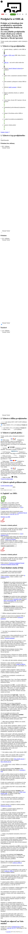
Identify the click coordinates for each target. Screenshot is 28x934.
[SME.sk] (2, 14)
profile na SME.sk (20, 664)
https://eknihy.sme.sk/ (19, 759)
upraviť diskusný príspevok (15, 68)
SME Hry (6, 62)
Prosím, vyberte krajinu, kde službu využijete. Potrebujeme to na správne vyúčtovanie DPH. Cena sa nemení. (14, 542)
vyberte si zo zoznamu (10, 539)
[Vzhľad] (23, 14)
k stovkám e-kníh (17, 599)
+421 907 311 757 (14, 514)
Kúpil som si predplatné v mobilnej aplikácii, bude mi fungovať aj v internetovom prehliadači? (14, 888)
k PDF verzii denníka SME (15, 599)
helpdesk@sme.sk (22, 512)
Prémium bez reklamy (6, 806)
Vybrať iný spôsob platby (7, 479)
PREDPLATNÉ (12, 14)
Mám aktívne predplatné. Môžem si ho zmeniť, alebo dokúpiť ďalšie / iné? (13, 722)
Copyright (8, 931)
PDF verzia (11, 55)
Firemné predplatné (9, 638)
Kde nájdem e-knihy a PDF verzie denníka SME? (14, 752)
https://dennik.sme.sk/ (6, 761)
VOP (21, 507)
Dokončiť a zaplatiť (7, 546)
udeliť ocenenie (12, 87)
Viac (6, 14)
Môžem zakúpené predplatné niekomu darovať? (14, 613)
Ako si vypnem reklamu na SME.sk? (11, 801)
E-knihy (6, 55)
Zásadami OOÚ (5, 508)
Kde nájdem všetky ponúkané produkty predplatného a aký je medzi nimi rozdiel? (11, 572)
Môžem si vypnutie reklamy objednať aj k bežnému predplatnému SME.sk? (12, 809)
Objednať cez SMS (5, 517)
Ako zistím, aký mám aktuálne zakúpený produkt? (14, 660)
